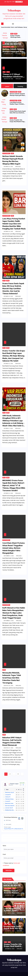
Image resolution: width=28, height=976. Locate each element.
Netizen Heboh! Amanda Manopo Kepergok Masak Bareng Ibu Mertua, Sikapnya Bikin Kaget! (17, 96)
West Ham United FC (9, 805)
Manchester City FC (9, 792)
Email (4, 854)
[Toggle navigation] (13, 24)
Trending (20, 86)
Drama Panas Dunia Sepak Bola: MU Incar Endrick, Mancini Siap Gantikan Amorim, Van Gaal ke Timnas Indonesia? (13, 288)
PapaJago (18, 53)
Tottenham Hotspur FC (9, 799)
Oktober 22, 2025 (8, 363)
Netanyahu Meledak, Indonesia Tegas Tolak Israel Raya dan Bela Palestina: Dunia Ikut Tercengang (11, 678)
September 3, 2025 (9, 620)
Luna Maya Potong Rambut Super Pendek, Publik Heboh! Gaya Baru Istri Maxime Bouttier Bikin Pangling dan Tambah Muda (14, 223)
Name (4, 845)
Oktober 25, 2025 (8, 53)
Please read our (11, 864)
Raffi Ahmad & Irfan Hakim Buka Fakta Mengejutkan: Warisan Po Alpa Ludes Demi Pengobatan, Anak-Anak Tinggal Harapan (13, 613)
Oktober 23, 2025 (8, 296)
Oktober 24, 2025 (8, 231)
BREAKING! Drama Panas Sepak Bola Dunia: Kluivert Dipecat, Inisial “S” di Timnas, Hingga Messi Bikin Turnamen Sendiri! (13, 485)
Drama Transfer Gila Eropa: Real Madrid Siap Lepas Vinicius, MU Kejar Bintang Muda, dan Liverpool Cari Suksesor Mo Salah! (13, 356)
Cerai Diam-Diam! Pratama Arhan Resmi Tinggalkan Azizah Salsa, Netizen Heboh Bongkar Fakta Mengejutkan (13, 548)
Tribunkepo (14, 10)
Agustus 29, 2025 (9, 685)
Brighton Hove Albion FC (9, 810)
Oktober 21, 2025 (8, 428)
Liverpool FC (8, 794)
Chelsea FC (7, 796)
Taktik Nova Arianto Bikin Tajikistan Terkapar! (13, 75)
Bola (12, 33)
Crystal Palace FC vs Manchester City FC (15, 828)
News (16, 33)
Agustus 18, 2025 (8, 78)
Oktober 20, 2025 (8, 493)
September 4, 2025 (9, 555)
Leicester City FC (9, 807)
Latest (7, 86)
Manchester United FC (9, 803)
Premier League (14, 783)
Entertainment (6, 46)
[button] (22, 23)
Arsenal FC (7, 801)
